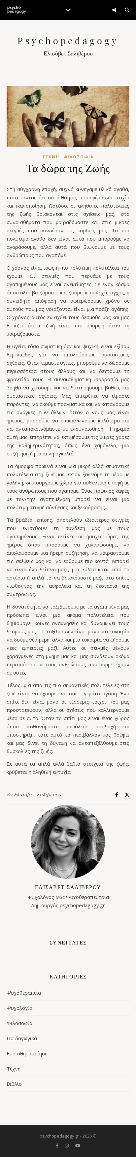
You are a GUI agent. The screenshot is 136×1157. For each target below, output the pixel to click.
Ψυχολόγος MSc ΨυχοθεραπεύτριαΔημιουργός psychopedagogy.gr (68, 896)
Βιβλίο (14, 1083)
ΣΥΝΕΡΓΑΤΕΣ (68, 942)
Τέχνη (50, 157)
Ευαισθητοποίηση (27, 1053)
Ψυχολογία (19, 1008)
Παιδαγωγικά (22, 1038)
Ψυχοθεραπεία (24, 992)
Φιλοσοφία (78, 157)
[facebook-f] (57, 1145)
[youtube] (77, 1145)
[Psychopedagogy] (16, 10)
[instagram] (67, 1145)
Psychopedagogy (68, 40)
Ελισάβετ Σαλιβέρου (37, 794)
